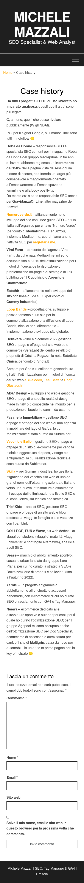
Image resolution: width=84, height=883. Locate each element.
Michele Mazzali (42, 24)
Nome (12, 757)
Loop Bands (16, 309)
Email (12, 777)
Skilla (10, 471)
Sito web (13, 797)
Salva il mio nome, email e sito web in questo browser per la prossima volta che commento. (40, 828)
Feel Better (52, 379)
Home (7, 72)
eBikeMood (33, 379)
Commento (16, 697)
